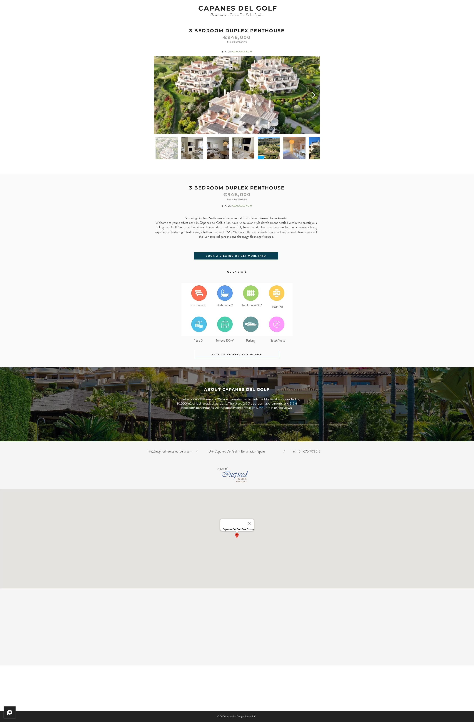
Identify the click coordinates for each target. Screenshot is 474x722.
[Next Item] (313, 95)
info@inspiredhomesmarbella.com (169, 451)
